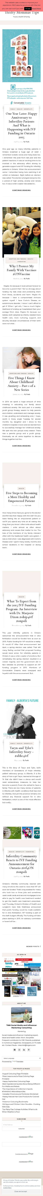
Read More (36, 9)
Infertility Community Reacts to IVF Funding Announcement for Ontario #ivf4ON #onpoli (21, 864)
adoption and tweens (17, 259)
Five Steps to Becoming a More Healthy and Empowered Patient (21, 497)
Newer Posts (33, 946)
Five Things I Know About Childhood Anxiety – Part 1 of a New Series (21, 384)
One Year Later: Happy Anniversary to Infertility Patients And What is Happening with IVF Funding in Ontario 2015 (21, 125)
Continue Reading (21, 190)
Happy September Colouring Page (16, 1081)
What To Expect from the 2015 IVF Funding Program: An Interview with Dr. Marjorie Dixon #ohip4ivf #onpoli (21, 611)
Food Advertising (23, 1136)
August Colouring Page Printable (15, 1074)
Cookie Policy (7, 1187)
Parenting (22, 261)
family (13, 109)
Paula (27, 142)
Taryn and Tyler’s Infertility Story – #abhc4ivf (21, 752)
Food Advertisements (20, 1154)
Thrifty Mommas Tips (21, 12)
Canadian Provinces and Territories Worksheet (20, 1094)
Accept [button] (27, 8)
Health (19, 109)
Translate (19, 1062)
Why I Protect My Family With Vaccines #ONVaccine (21, 270)
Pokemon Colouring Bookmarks (15, 1102)
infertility (28, 109)
